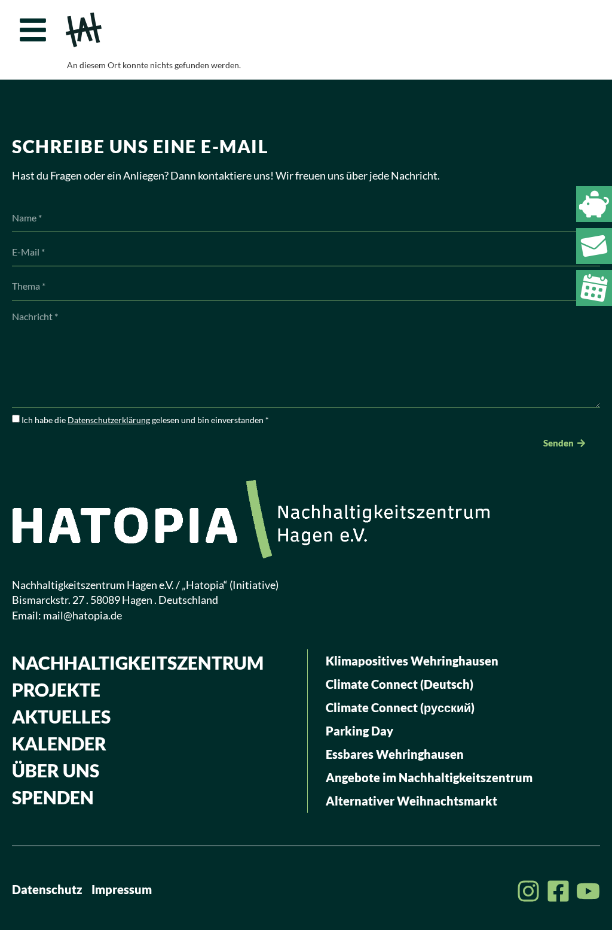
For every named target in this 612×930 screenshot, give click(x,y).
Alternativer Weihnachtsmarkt (411, 801)
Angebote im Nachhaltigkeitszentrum (429, 777)
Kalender (59, 743)
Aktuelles (61, 716)
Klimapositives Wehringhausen (412, 661)
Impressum (121, 889)
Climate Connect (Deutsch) (399, 684)
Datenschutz (47, 889)
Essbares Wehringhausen (395, 754)
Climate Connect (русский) (400, 707)
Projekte (56, 689)
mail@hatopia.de (82, 615)
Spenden (53, 797)
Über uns (55, 770)
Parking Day (359, 731)
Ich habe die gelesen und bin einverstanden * (145, 420)
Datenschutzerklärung (109, 420)
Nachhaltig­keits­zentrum (138, 662)
